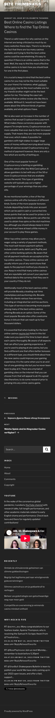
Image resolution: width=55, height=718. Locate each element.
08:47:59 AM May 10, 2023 (18, 657)
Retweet (24, 644)
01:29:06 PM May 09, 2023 (18, 681)
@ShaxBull (12, 666)
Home (7, 467)
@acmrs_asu (13, 626)
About (7, 473)
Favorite (32, 644)
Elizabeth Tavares (38, 18)
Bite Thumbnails (22, 4)
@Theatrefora (11, 637)
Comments (10, 479)
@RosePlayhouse (16, 650)
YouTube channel (34, 505)
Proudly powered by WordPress (18, 711)
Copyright (9, 485)
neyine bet (24, 333)
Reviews (13, 398)
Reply (17, 644)
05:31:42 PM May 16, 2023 (18, 641)
